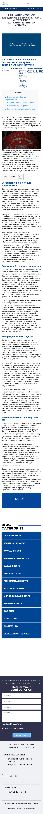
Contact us (28, 747)
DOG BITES (9, 611)
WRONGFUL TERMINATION (17, 558)
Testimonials (15, 747)
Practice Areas (28, 744)
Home (10, 744)
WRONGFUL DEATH (13, 603)
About (17, 744)
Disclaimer (6, 724)
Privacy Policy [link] (30, 809)
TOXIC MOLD (10, 618)
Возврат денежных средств (18, 106)
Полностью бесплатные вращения (20, 102)
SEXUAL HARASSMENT (14, 543)
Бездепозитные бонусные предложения (16, 99)
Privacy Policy (16, 724)
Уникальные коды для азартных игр (21, 109)
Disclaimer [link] (11, 809)
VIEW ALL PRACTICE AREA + (17, 633)
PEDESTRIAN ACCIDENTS (16, 581)
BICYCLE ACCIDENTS (14, 588)
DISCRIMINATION (12, 535)
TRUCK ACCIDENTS (13, 573)
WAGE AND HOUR (12, 550)
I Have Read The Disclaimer (14, 728)
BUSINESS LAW (11, 626)
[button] (19, 177)
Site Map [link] (20, 809)
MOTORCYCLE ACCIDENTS (17, 596)
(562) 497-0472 (34, 9)
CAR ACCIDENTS (12, 566)
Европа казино (30, 158)
